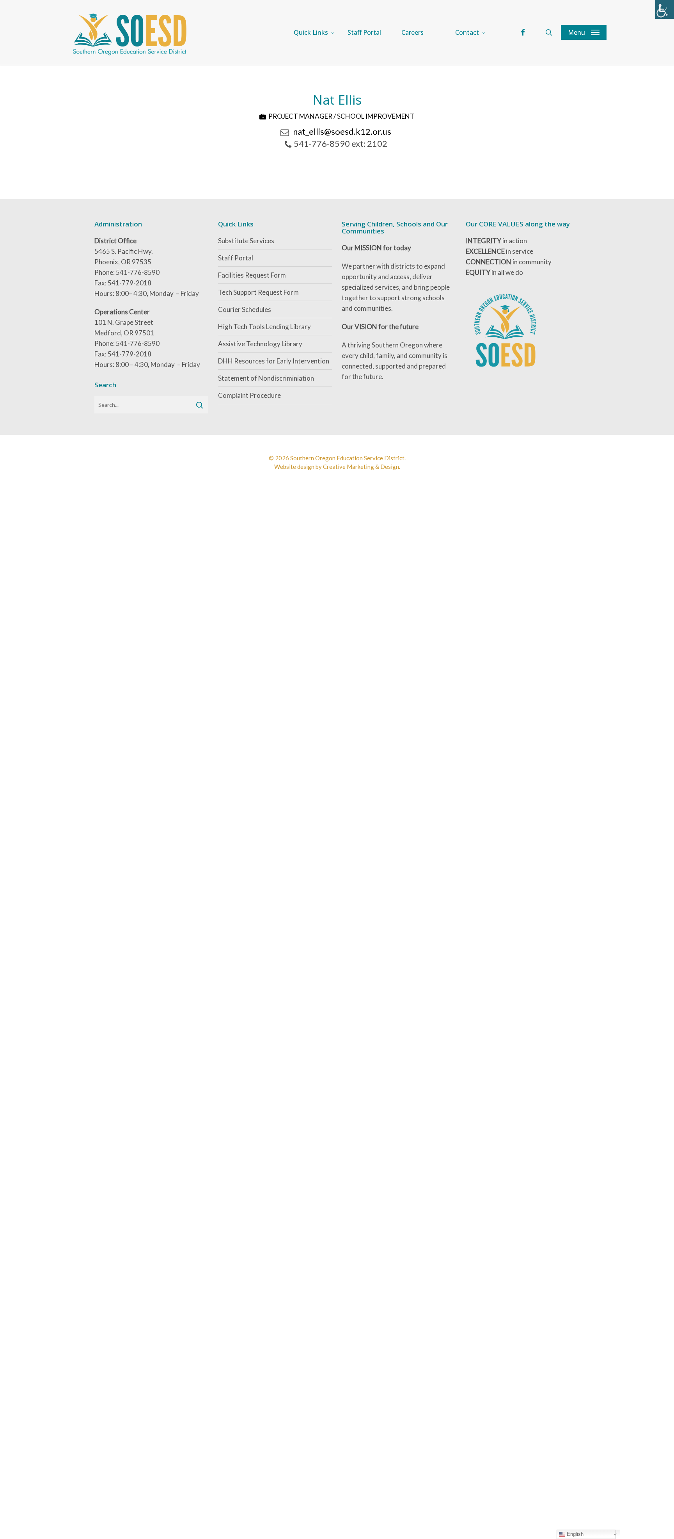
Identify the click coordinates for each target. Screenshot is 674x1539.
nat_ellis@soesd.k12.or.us (342, 131)
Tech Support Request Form (258, 292)
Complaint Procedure (249, 395)
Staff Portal (235, 258)
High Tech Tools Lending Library (264, 326)
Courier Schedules (244, 309)
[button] (584, 32)
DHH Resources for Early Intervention (273, 361)
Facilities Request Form (252, 275)
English (574, 1534)
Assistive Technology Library (260, 344)
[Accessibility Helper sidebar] (664, 9)
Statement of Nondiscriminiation (266, 378)
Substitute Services (246, 241)
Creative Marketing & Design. (361, 466)
